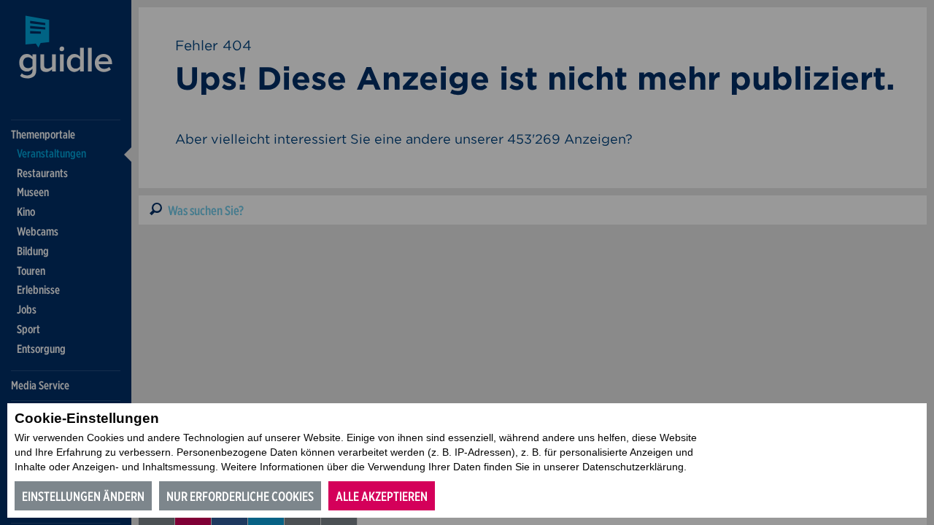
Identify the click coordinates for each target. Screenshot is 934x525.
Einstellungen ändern (83, 496)
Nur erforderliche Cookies (240, 496)
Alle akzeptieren (382, 496)
